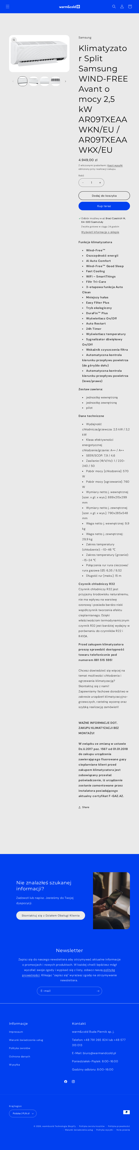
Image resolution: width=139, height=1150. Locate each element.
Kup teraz (104, 206)
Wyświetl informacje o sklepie (100, 232)
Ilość (81, 175)
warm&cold (48, 1126)
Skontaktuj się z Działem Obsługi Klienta (51, 915)
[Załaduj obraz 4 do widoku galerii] (55, 81)
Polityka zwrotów (19, 1048)
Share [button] (85, 807)
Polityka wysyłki (104, 1130)
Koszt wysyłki (115, 165)
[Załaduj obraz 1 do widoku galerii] (22, 81)
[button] (8, 7)
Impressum (16, 1031)
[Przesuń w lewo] (13, 81)
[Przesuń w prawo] (66, 81)
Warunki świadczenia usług (26, 1040)
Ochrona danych (19, 1056)
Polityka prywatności (119, 1126)
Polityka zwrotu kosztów (92, 1126)
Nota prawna (123, 1130)
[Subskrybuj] (98, 991)
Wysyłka (14, 1064)
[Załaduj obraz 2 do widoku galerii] (33, 81)
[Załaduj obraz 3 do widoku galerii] (44, 81)
